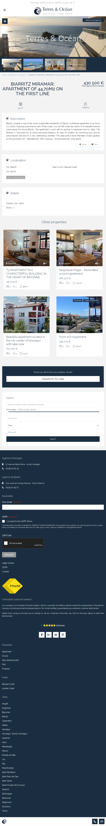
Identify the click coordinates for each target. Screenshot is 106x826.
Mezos (5, 751)
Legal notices (8, 563)
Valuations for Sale (53, 378)
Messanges (7, 746)
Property (6, 669)
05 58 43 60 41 (46, 3)
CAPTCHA (6, 535)
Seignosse (65, 263)
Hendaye (6, 729)
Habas (5, 725)
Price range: (11, 410)
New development (10, 660)
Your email (11, 502)
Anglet (5, 704)
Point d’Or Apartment (72, 337)
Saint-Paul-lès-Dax (10, 776)
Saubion (5, 789)
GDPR (4, 567)
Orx (3, 759)
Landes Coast (8, 688)
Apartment (14, 75)
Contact (5, 571)
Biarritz (22, 75)
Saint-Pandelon (8, 772)
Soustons (6, 806)
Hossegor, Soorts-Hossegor (20, 330)
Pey (3, 764)
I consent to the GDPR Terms (19, 521)
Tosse (4, 811)
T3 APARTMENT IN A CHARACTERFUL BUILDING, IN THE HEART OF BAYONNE (26, 273)
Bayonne (12, 263)
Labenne (6, 738)
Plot (4, 664)
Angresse (6, 708)
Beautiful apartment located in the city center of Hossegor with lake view (25, 340)
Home (4, 75)
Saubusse (6, 798)
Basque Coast (71, 167)
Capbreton (7, 721)
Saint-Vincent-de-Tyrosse (13, 785)
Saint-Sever (7, 781)
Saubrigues (7, 794)
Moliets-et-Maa (8, 755)
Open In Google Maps (15, 177)
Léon (4, 742)
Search (53, 439)
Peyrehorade (8, 768)
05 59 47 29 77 (68, 3)
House (5, 656)
